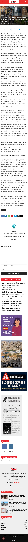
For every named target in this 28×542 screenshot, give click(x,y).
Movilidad (15, 301)
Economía (10, 292)
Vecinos (13, 310)
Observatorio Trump (14, 303)
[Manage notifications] (3, 538)
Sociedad (9, 209)
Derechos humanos (8, 289)
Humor (4, 299)
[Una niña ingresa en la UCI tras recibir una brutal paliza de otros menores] (4, 497)
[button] (2, 2)
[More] (22, 29)
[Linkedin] (10, 29)
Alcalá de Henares (8, 283)
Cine (17, 283)
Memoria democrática (7, 301)
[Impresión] (18, 216)
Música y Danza (6, 303)
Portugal (8, 306)
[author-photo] (14, 229)
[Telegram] (19, 29)
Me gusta (4, 444)
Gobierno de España (13, 296)
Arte (13, 283)
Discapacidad (18, 290)
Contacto (14, 536)
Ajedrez (3, 283)
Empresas (5, 294)
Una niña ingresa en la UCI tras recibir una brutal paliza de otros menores (17, 497)
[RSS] (14, 486)
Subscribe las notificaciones (7, 461)
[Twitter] (17, 486)
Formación (18, 294)
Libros (12, 299)
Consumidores (4, 285)
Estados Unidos (12, 294)
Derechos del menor (17, 287)
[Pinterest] (16, 29)
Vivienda (18, 310)
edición (4, 23)
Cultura (9, 285)
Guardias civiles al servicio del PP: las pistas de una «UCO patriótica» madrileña (17, 503)
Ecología (4, 292)
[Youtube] (21, 486)
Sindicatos (19, 306)
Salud (13, 305)
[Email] (21, 216)
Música (20, 301)
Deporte (17, 285)
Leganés (8, 299)
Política (4, 306)
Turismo (9, 310)
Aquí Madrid (5, 441)
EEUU (15, 292)
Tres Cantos (4, 310)
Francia (23, 294)
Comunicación (22, 283)
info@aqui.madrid (17, 482)
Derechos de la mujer (7, 287)
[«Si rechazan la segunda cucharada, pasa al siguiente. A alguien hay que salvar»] (4, 510)
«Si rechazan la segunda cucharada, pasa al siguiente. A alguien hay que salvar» (18, 510)
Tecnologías (17, 308)
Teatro (11, 308)
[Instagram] (10, 486)
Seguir (11, 444)
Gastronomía (4, 296)
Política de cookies (11, 535)
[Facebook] (7, 29)
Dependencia (13, 285)
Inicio (2, 5)
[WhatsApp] (13, 29)
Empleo (19, 292)
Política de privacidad (20, 535)
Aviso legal (5, 535)
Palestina (20, 303)
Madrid (5, 5)
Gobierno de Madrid (21, 296)
